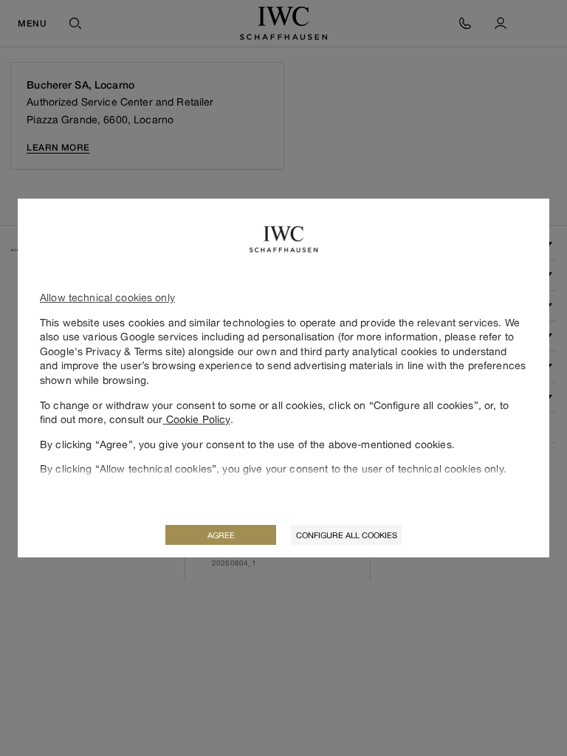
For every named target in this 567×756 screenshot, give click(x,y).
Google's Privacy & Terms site (111, 351)
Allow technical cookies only (107, 297)
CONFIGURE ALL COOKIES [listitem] (346, 535)
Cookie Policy (196, 419)
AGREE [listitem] (221, 535)
